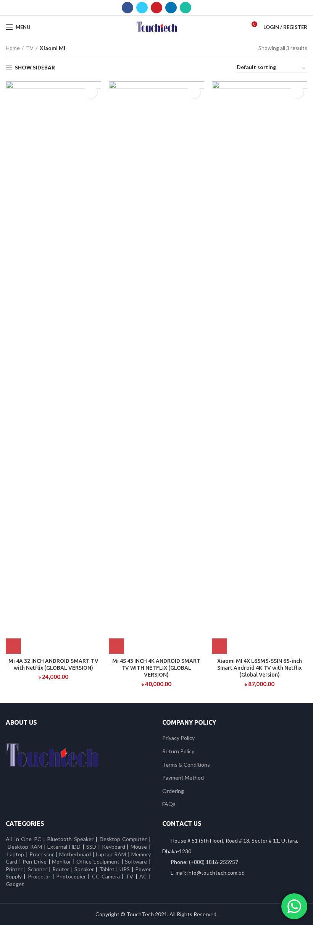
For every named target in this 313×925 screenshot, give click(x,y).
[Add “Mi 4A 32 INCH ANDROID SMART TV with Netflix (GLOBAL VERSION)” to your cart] (13, 646)
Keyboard (114, 846)
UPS (124, 869)
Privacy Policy (178, 738)
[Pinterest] (156, 7)
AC (143, 876)
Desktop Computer (123, 839)
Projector (39, 876)
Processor (41, 854)
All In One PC (23, 839)
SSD (91, 846)
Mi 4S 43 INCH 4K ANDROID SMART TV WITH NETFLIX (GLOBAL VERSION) (156, 668)
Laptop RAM (111, 854)
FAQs (169, 804)
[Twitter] (142, 7)
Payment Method (183, 777)
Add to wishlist (90, 91)
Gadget (15, 884)
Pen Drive (35, 861)
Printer (14, 869)
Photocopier (71, 876)
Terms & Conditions (186, 764)
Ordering (173, 791)
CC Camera (106, 876)
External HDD (64, 846)
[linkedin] (171, 7)
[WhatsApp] (185, 7)
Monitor (61, 861)
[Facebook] (127, 7)
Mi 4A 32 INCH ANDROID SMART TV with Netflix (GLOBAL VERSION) (53, 664)
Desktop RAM (25, 846)
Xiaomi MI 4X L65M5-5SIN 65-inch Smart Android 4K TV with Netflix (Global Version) (259, 668)
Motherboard (75, 854)
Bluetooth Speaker (70, 839)
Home (13, 48)
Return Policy (178, 751)
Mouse (139, 846)
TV (30, 48)
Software (137, 861)
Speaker (84, 869)
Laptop (15, 854)
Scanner (37, 869)
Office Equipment (97, 861)
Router (60, 869)
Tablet (107, 869)
